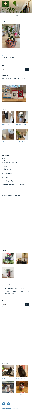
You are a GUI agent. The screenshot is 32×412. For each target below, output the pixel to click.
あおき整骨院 (8, 9)
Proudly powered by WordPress (10, 408)
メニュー (17, 15)
